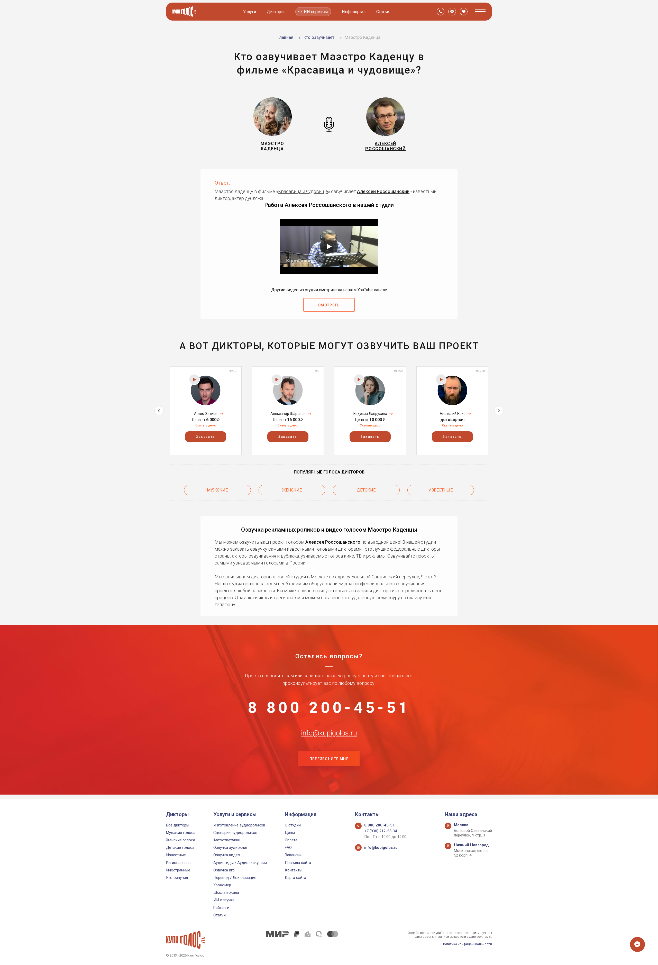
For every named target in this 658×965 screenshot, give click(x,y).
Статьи (382, 11)
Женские (292, 490)
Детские (366, 490)
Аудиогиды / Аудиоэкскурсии (240, 862)
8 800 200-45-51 (329, 707)
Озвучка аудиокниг (230, 847)
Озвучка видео (226, 855)
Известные (440, 490)
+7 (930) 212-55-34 (380, 831)
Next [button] (499, 410)
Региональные (178, 862)
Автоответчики (226, 840)
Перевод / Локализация (234, 877)
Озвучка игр (224, 870)
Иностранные (178, 870)
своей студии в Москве (302, 576)
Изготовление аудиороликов (239, 825)
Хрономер (222, 885)
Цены (290, 832)
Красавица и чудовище (303, 191)
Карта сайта (295, 877)
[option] (206, 410)
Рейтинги (221, 907)
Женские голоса (180, 840)
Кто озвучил (177, 877)
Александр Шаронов (288, 414)
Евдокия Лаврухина (370, 414)
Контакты (293, 870)
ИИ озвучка (223, 900)
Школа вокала (226, 892)
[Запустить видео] (329, 246)
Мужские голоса (180, 832)
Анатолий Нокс (452, 414)
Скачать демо (205, 425)
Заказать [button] (205, 437)
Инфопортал (353, 11)
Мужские (217, 490)
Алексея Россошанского (332, 542)
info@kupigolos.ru (329, 733)
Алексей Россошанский (383, 191)
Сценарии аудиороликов (235, 832)
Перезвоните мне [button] (329, 759)
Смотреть (329, 305)
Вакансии (293, 855)
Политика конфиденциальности (467, 944)
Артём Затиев (205, 414)
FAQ (288, 847)
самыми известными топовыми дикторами (315, 549)
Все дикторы (177, 825)
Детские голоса (180, 847)
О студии (293, 825)
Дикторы (276, 11)
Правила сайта (298, 862)
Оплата (291, 840)
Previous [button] (159, 410)
